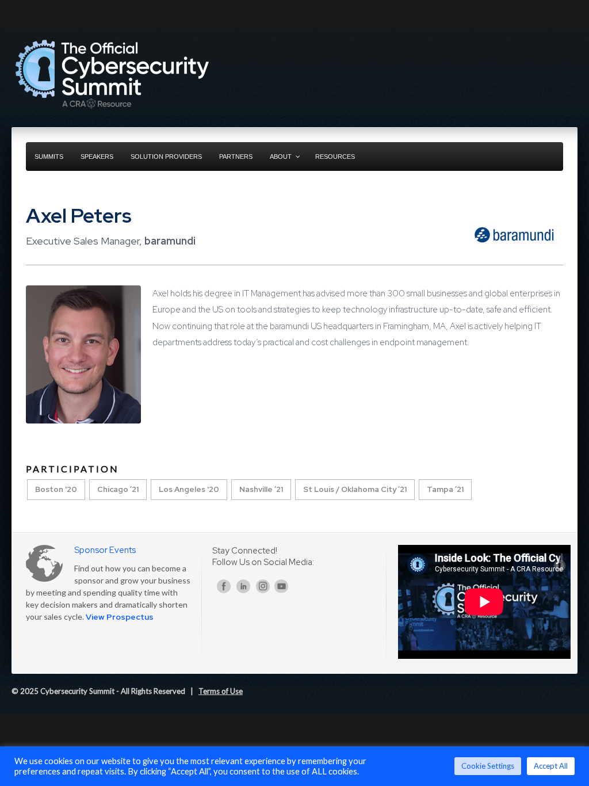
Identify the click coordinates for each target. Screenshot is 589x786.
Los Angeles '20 (189, 489)
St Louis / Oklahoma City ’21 (355, 489)
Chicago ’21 (118, 489)
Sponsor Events (105, 550)
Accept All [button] (551, 765)
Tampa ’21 (445, 489)
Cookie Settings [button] (487, 765)
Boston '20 (56, 489)
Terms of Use (220, 691)
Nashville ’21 (261, 489)
